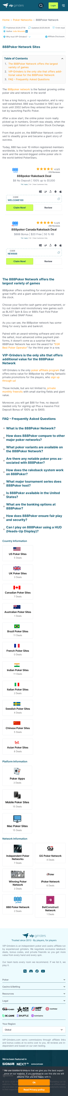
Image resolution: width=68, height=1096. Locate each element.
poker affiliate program (45, 370)
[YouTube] (43, 971)
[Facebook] (37, 971)
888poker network (19, 89)
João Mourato (19, 31)
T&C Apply (24, 184)
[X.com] (25, 971)
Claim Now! (19, 207)
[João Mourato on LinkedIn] (26, 31)
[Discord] (31, 971)
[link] (63, 5)
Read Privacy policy (34, 1089)
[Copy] (41, 199)
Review (48, 207)
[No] (50, 1083)
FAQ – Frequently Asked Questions (28, 79)
